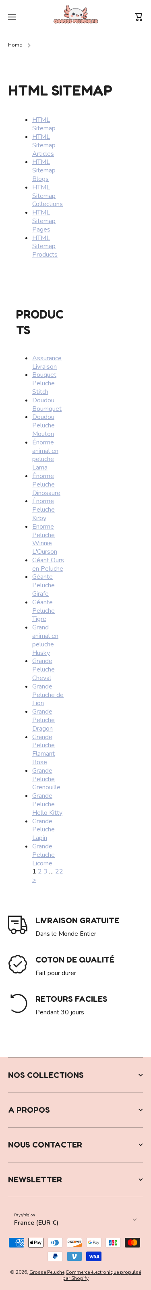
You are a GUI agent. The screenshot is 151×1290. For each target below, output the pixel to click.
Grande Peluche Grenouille (46, 779)
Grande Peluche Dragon (43, 720)
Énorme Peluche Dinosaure (46, 484)
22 (59, 871)
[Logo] (76, 17)
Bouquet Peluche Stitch (44, 383)
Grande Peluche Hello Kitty (47, 804)
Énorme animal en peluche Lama (45, 455)
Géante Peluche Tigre (43, 611)
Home (15, 45)
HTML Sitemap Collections (47, 196)
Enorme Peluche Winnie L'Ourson (44, 539)
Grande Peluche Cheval (43, 669)
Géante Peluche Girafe (43, 585)
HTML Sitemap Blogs (44, 170)
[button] (139, 17)
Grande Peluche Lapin (43, 830)
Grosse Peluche (46, 1272)
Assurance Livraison (47, 362)
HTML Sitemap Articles (44, 145)
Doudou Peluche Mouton (43, 425)
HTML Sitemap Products (45, 246)
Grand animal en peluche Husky (45, 640)
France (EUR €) (36, 1222)
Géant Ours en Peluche (48, 564)
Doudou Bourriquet (47, 404)
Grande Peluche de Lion (48, 695)
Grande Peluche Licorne (43, 855)
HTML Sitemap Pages (44, 221)
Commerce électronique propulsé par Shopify (101, 1275)
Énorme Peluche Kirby (43, 510)
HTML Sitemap (44, 124)
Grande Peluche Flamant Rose (43, 750)
